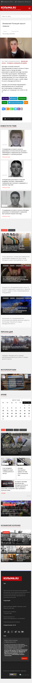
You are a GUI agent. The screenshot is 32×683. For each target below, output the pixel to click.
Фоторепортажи (8, 370)
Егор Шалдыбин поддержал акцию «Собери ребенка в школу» (8, 470)
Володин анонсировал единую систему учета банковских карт (23, 471)
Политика (16, 429)
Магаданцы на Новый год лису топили (8, 552)
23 (29, 413)
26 (11, 416)
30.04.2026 (5, 337)
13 (16, 410)
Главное (12, 265)
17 (3, 413)
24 (3, 416)
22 (24, 413)
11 (7, 410)
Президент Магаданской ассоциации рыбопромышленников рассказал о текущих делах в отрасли (15, 357)
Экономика (15, 234)
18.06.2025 (4, 175)
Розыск (5, 31)
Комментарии (11, 230)
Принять (24, 658)
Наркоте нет (25, 434)
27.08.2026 (5, 234)
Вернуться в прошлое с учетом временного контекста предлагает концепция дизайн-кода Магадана (13, 383)
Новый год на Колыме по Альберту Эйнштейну (23, 552)
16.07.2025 (4, 144)
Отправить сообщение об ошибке (17, 63)
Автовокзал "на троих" (10, 540)
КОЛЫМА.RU (8, 8)
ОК (26, 102)
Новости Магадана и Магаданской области (11, 9)
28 (20, 416)
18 (7, 413)
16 (29, 410)
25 (7, 416)
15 (24, 410)
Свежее (3, 429)
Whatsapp (23, 98)
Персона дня (7, 332)
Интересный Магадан (16, 102)
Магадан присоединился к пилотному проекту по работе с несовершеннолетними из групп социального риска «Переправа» (14, 512)
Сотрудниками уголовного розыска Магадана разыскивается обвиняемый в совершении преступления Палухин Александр (15, 211)
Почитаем (6, 532)
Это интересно (23, 429)
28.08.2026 (5, 298)
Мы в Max (5, 98)
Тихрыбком (27, 337)
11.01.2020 (4, 205)
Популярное (4, 230)
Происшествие (9, 429)
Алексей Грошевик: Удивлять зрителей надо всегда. (7, 559)
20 (16, 413)
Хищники (27, 265)
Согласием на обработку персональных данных (14, 652)
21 (20, 413)
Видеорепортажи (7, 504)
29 (24, 416)
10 (3, 410)
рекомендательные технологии (14, 654)
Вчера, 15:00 (6, 434)
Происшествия (15, 31)
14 (20, 410)
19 (11, 413)
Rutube (4, 102)
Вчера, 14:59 (5, 463)
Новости (12, 337)
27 (16, 416)
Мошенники (28, 298)
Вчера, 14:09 (20, 463)
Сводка (3, 493)
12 (11, 410)
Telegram (14, 98)
